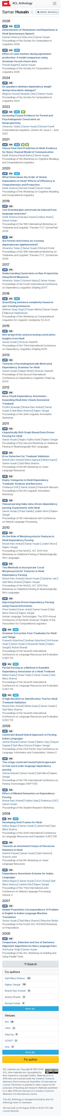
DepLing (9, 1034)
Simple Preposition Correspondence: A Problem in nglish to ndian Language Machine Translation (30, 913)
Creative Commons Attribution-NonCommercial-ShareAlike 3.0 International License (29, 1081)
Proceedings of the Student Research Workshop (28, 807)
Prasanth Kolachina (12, 640)
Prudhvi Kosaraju (11, 407)
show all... (30, 1008)
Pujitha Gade (31, 800)
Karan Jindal (24, 609)
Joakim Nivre (42, 511)
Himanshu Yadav (11, 126)
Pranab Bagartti (10, 64)
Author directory (48, 12)
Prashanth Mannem (47, 487)
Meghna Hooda (10, 93)
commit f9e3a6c (11, 1111)
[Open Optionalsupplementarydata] (27, 144)
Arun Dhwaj (42, 880)
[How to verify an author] (32, 11)
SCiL (7, 1046)
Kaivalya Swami (27, 217)
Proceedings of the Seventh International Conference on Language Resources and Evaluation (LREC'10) (30, 654)
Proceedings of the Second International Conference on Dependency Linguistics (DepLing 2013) (28, 378)
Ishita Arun (27, 37)
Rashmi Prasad (10, 853)
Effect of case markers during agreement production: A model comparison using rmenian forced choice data (26, 57)
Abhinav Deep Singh (13, 309)
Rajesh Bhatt (26, 370)
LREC (8, 1028)
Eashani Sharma (11, 37)
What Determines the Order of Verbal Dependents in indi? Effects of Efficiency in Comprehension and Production (28, 181)
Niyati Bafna (25, 155)
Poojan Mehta (33, 309)
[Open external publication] (4, 629)
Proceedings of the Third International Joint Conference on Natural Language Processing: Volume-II (26, 891)
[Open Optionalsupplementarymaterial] (23, 144)
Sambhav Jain (49, 578)
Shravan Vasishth (28, 342)
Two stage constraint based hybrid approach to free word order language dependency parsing (29, 766)
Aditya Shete (45, 217)
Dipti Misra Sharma (22, 410)
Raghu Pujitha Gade (29, 439)
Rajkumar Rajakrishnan (16, 312)
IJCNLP (9, 1040)
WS (7, 1021)
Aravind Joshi (9, 856)
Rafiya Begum (9, 825)
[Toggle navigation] (54, 3)
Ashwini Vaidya (30, 280)
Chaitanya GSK (10, 487)
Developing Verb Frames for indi (22, 822)
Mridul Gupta (49, 459)
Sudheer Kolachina (35, 640)
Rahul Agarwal (32, 459)
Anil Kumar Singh (11, 949)
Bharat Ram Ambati (32, 407)
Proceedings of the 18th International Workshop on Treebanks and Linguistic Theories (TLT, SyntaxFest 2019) (30, 228)
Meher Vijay (43, 741)
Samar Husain (42, 37)
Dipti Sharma (44, 853)
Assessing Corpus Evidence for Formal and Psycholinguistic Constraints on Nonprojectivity (27, 119)
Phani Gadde (26, 511)
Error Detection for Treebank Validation (25, 456)
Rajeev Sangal (41, 410)
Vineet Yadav (25, 675)
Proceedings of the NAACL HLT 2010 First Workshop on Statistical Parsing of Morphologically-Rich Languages (30, 554)
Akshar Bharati (19, 647)
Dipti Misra (42, 773)
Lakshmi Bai (42, 825)
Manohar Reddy (49, 920)
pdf (5, 26)
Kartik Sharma (9, 155)
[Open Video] (23, 111)
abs (17, 26)
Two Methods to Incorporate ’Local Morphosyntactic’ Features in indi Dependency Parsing (23, 571)
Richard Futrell (46, 126)
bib (10, 26)
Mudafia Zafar (28, 93)
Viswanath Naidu (36, 643)
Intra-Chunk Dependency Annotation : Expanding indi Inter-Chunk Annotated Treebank (25, 400)
